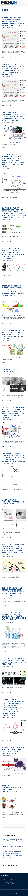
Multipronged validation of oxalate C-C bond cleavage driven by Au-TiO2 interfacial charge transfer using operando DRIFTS (13, 549)
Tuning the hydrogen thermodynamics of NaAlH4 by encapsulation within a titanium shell (13, 846)
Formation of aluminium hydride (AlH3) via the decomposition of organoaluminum (13, 750)
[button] (26, 2)
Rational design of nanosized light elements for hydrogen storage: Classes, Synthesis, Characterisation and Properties (14, 69)
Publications (8, 57)
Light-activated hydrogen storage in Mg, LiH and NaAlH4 (13, 502)
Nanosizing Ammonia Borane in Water (11, 371)
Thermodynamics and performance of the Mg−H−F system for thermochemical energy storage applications (13, 21)
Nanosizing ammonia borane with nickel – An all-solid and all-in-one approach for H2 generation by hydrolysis (13, 457)
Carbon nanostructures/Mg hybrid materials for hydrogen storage (11, 789)
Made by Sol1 (14, 893)
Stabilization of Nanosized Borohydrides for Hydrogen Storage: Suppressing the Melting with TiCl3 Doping (13, 116)
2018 (4, 57)
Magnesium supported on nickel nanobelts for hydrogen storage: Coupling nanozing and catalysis (13, 334)
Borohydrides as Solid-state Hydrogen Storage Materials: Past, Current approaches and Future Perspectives (13, 592)
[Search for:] (14, 826)
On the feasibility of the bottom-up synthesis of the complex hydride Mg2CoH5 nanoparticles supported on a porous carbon (13, 412)
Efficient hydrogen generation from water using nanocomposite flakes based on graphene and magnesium (14, 616)
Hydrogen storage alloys (9, 842)
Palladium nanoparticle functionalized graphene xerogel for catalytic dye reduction (14, 661)
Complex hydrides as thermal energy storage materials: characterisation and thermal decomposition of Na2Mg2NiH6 (13, 291)
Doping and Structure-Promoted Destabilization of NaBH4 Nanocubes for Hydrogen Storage (12, 855)
